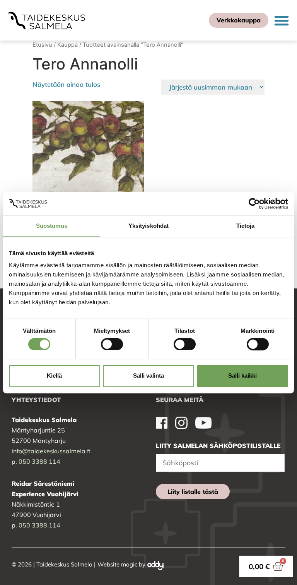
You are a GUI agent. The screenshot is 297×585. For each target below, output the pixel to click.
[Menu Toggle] (281, 20)
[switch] (112, 344)
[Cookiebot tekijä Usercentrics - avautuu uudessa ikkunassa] (254, 203)
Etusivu (42, 44)
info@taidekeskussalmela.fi (51, 451)
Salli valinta (148, 376)
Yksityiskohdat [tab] (148, 225)
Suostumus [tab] (51, 225)
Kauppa (67, 44)
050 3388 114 (39, 461)
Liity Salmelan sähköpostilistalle (218, 445)
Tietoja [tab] (245, 225)
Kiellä (54, 376)
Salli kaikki (242, 376)
